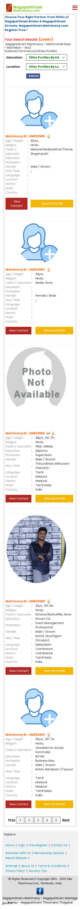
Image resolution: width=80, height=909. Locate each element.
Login (21, 845)
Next (66, 820)
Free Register (38, 845)
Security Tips (38, 871)
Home (10, 845)
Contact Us (59, 845)
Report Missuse (16, 858)
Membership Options (49, 853)
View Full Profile (52, 203)
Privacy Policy (15, 871)
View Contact (16, 203)
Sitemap (12, 866)
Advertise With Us (18, 853)
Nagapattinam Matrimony (24, 44)
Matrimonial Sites (58, 44)
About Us (27, 866)
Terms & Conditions (52, 866)
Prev (11, 820)
